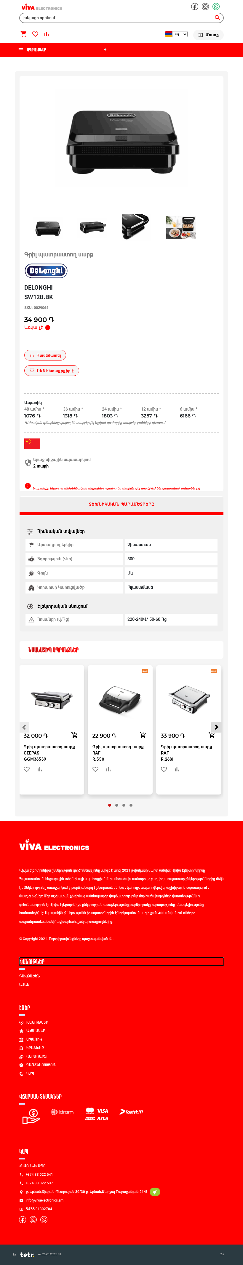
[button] (109, 805)
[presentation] (24, 727)
